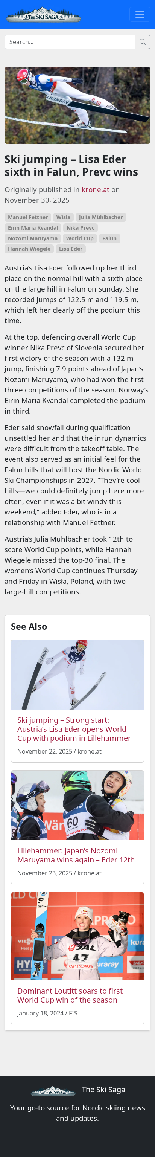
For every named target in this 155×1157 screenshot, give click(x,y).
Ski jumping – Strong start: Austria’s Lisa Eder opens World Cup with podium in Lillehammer (74, 729)
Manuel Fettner (28, 217)
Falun (109, 238)
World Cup (80, 238)
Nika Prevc (80, 227)
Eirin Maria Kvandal (33, 227)
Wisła (63, 217)
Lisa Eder (70, 248)
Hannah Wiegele (29, 248)
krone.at (95, 189)
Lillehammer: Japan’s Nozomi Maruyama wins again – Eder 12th (76, 855)
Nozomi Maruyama (33, 238)
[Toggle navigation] (139, 14)
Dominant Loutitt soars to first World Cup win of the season (70, 995)
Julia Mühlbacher (101, 217)
